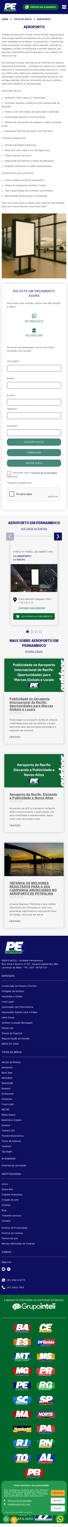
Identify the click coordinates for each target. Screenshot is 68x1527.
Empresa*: (12, 426)
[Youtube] (3, 1269)
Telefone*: (12, 409)
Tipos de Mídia (23, 19)
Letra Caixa (8, 1017)
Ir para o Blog (34, 651)
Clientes (6, 1205)
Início (5, 1184)
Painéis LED (8, 1130)
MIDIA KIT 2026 (10, 1044)
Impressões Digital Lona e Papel (19, 1012)
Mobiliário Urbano (12, 1120)
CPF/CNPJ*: (13, 361)
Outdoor (6, 1125)
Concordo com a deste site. (32, 475)
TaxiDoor (7, 1146)
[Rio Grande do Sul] (46, 1385)
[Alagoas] (46, 1458)
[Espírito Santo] (22, 1342)
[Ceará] (46, 1327)
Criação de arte (10, 1200)
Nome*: (11, 378)
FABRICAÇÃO (34, 452)
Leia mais (15, 736)
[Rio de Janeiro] (22, 1443)
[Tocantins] (22, 1458)
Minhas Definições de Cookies (18, 1243)
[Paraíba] (34, 1473)
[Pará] (46, 1429)
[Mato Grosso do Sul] (46, 1356)
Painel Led (7, 1028)
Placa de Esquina (11, 1141)
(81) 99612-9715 (34, 321)
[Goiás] (46, 1342)
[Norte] (46, 1414)
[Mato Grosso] (22, 1356)
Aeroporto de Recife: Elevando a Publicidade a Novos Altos (33, 796)
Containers (8, 1094)
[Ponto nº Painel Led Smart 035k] (34, 578)
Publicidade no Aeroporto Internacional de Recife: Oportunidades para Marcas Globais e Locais (31, 704)
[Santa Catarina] (22, 1400)
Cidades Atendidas (12, 1194)
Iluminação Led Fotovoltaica (17, 1007)
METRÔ (5, 1109)
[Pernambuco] (22, 1385)
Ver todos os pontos (34, 529)
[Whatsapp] (3, 1280)
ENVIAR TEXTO (34, 463)
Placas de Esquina (12, 1033)
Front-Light (8, 1104)
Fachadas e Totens (12, 996)
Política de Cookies (12, 1233)
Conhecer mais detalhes (31, 608)
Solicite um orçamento (43, 7)
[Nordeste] (22, 1429)
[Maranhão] (22, 1414)
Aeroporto (7, 1067)
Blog (4, 1210)
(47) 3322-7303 (34, 335)
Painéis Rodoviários (13, 1136)
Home (5, 19)
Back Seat (7, 1073)
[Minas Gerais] (22, 1371)
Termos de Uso (10, 1238)
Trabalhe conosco (11, 1215)
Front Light (8, 1002)
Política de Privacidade (44, 473)
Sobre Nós (7, 1189)
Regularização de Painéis (16, 1038)
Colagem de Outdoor (13, 991)
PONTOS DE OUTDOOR (14, 1165)
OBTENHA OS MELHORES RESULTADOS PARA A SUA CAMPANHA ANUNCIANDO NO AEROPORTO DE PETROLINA (33, 888)
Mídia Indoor (9, 1115)
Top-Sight (7, 1151)
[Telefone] (3, 1287)
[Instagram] (8, 1269)
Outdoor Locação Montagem (17, 1023)
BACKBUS (7, 1078)
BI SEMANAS (9, 1158)
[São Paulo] (46, 1400)
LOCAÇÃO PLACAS (34, 442)
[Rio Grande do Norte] (46, 1443)
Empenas (7, 1099)
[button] (27, 631)
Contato (6, 1221)
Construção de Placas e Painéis (19, 986)
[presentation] (10, 536)
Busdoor (6, 1088)
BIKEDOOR (7, 1083)
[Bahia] (22, 1327)
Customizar (58, 1493)
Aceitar (58, 1508)
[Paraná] (46, 1371)
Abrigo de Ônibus (11, 1062)
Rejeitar (58, 1500)
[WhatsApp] (60, 1518)
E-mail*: (11, 395)
